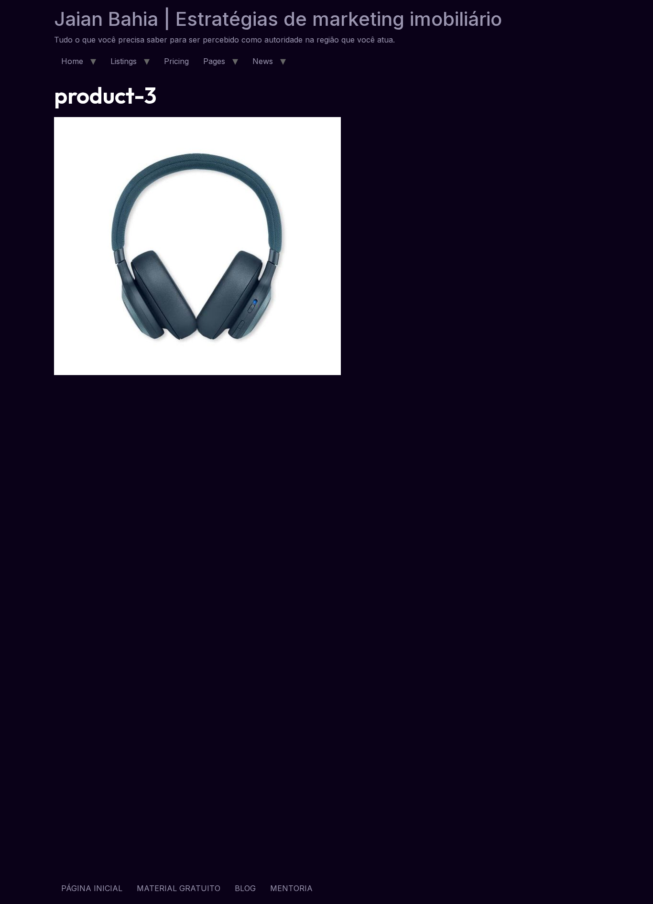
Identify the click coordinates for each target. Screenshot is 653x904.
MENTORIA (291, 888)
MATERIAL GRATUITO (178, 888)
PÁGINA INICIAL (91, 888)
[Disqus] (326, 504)
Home (72, 61)
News (262, 61)
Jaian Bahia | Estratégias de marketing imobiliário (278, 19)
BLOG (245, 888)
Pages (214, 61)
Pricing (176, 61)
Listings (123, 61)
